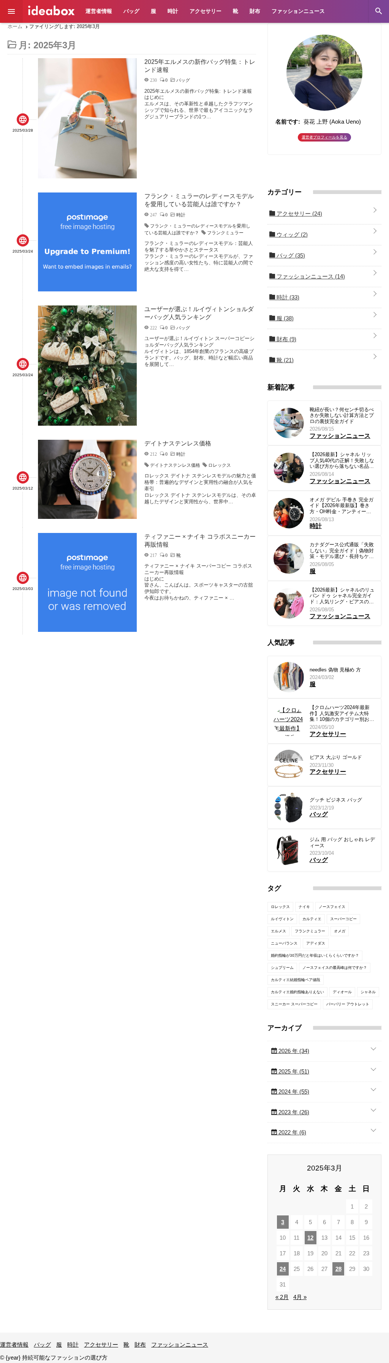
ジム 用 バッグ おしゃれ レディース (342, 842)
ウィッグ (291, 234)
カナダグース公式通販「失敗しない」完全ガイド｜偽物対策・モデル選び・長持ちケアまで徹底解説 (342, 551)
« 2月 (282, 1297)
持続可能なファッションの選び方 (51, 10)
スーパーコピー (343, 919)
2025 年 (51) (293, 1071)
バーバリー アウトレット (347, 1004)
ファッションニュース (298, 11)
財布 (255, 11)
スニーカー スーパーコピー (294, 1004)
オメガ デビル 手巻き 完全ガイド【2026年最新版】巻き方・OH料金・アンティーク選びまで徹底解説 (341, 506)
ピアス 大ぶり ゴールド (336, 757)
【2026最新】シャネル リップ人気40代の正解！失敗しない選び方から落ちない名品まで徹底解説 (342, 460)
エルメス (278, 931)
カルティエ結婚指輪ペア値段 (295, 980)
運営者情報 (98, 11)
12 (310, 1237)
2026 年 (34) (293, 1051)
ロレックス (219, 465)
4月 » (300, 1297)
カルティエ (311, 919)
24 (283, 1269)
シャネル (368, 992)
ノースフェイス (332, 907)
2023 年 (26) (293, 1112)
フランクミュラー (225, 232)
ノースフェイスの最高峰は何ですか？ (334, 967)
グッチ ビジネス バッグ (336, 800)
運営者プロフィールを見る (324, 137)
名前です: (287, 121)
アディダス (315, 943)
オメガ (339, 931)
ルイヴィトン (282, 919)
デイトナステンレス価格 (175, 465)
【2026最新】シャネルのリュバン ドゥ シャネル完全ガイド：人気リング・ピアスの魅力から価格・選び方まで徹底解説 (342, 596)
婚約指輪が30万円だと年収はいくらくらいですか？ (315, 955)
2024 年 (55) (293, 1091)
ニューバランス (284, 943)
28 (338, 1269)
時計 (173, 11)
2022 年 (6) (291, 1132)
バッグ (131, 11)
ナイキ (304, 907)
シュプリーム (282, 967)
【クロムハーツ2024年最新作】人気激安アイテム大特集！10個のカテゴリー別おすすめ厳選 (342, 713)
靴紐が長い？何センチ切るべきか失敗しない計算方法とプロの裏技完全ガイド (342, 415)
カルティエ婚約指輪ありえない (297, 992)
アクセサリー (205, 11)
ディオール (342, 992)
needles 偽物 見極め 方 (335, 670)
